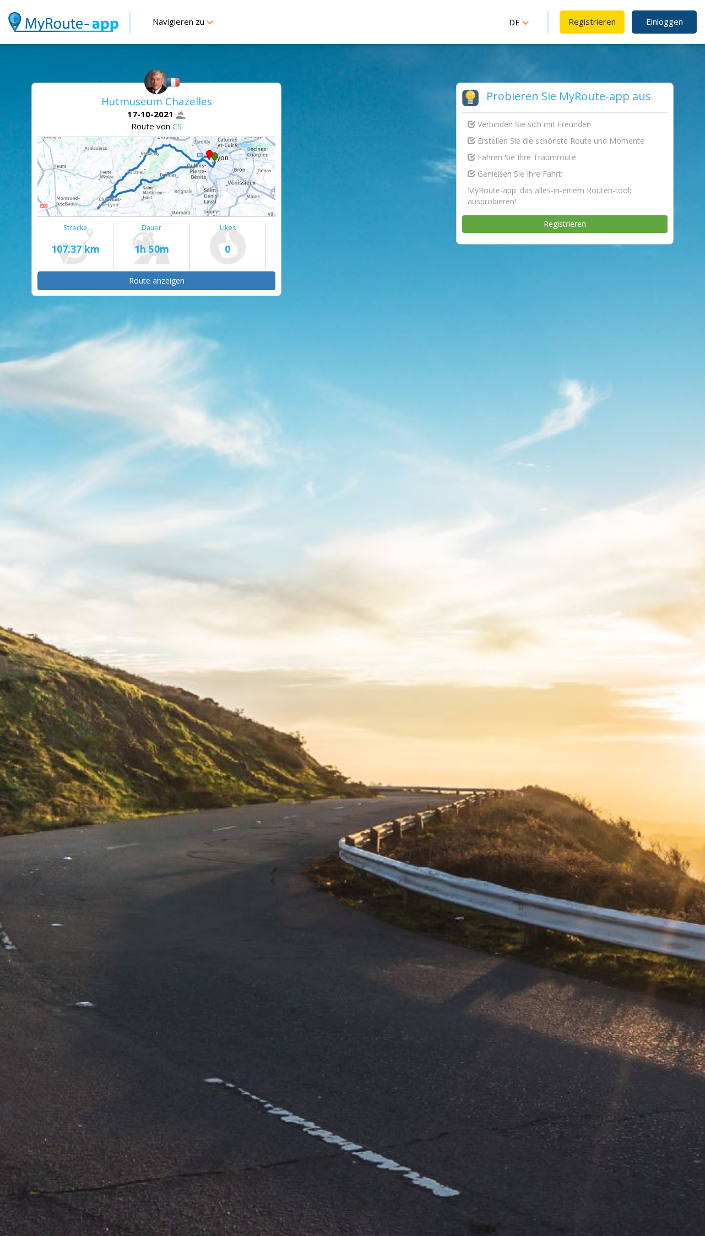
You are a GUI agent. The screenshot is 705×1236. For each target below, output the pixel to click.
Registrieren (592, 21)
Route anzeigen (157, 280)
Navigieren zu (180, 21)
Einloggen (664, 21)
